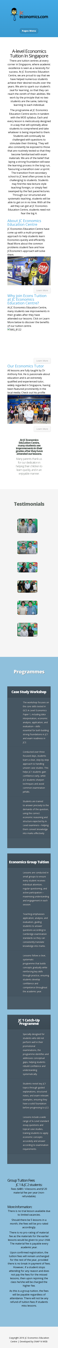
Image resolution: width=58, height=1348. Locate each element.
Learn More (42, 290)
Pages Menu (29, 30)
